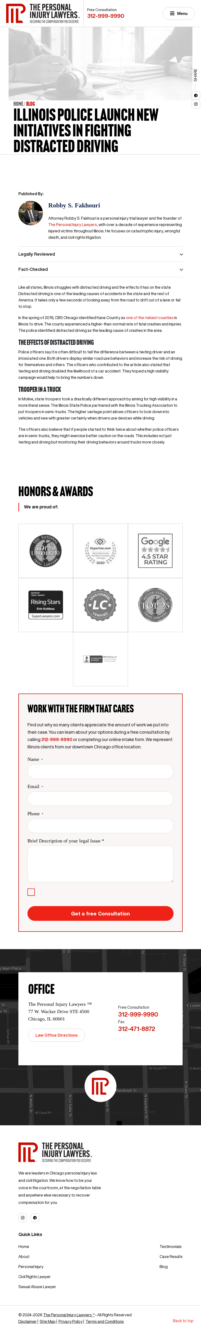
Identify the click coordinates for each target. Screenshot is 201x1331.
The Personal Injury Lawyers (72, 225)
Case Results (171, 1257)
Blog (164, 1267)
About (23, 1257)
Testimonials (171, 1246)
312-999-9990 (105, 16)
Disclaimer (27, 1321)
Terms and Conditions (105, 1321)
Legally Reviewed (36, 254)
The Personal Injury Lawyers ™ (69, 1315)
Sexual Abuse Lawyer (37, 1287)
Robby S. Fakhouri (74, 205)
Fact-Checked (33, 269)
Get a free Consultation (100, 913)
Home (18, 103)
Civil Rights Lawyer (34, 1277)
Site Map (48, 1321)
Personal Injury (30, 1267)
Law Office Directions (57, 1035)
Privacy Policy (71, 1321)
